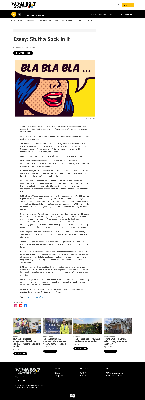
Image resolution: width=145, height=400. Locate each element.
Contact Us (83, 372)
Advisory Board (58, 375)
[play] (13, 14)
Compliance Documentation (114, 374)
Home (13, 20)
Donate (129, 5)
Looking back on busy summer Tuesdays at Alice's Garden (86, 340)
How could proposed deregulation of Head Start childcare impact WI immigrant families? (26, 343)
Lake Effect (31, 20)
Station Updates (59, 377)
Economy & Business (109, 336)
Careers (82, 374)
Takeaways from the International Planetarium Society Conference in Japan (56, 341)
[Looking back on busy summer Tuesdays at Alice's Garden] (87, 326)
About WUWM (67, 20)
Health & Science (48, 336)
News (20, 20)
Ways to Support (95, 20)
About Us (56, 372)
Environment (76, 336)
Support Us (83, 375)
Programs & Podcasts (49, 20)
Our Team (57, 374)
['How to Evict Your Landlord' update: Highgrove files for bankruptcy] (118, 326)
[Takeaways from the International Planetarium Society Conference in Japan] (57, 326)
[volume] (19, 14)
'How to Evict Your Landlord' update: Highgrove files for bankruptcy (116, 341)
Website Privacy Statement (114, 375)
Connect (80, 20)
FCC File (108, 372)
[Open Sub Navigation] (23, 20)
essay (28, 297)
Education (16, 336)
